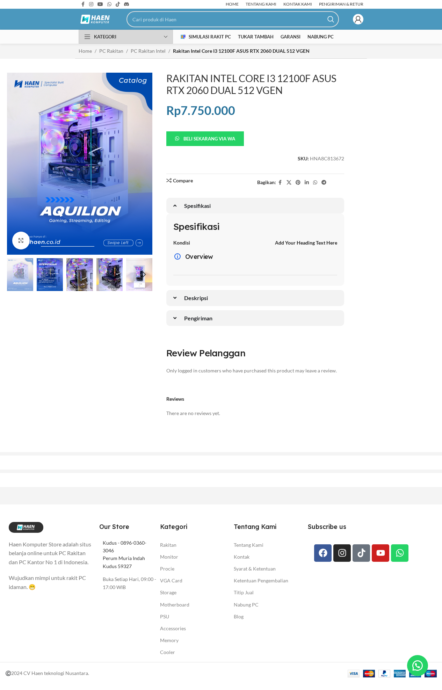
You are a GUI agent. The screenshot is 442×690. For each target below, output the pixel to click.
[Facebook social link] (280, 182)
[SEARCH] (331, 19)
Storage (168, 592)
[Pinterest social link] (298, 182)
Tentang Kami (248, 545)
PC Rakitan (111, 51)
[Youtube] (380, 553)
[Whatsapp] (399, 553)
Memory (169, 640)
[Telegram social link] (323, 182)
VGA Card (171, 580)
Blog (239, 616)
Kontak (241, 557)
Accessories (173, 628)
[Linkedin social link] (307, 182)
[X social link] (289, 182)
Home (85, 51)
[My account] (358, 19)
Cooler (167, 652)
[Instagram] (342, 553)
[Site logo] (96, 19)
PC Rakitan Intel (148, 51)
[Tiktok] (361, 553)
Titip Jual (244, 592)
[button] (15, 274)
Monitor (169, 557)
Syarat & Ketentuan (255, 569)
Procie (167, 569)
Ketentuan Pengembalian (261, 580)
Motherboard (174, 605)
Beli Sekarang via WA (209, 138)
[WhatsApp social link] (315, 182)
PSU (164, 616)
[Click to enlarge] (21, 240)
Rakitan (168, 545)
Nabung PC (246, 605)
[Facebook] (323, 553)
